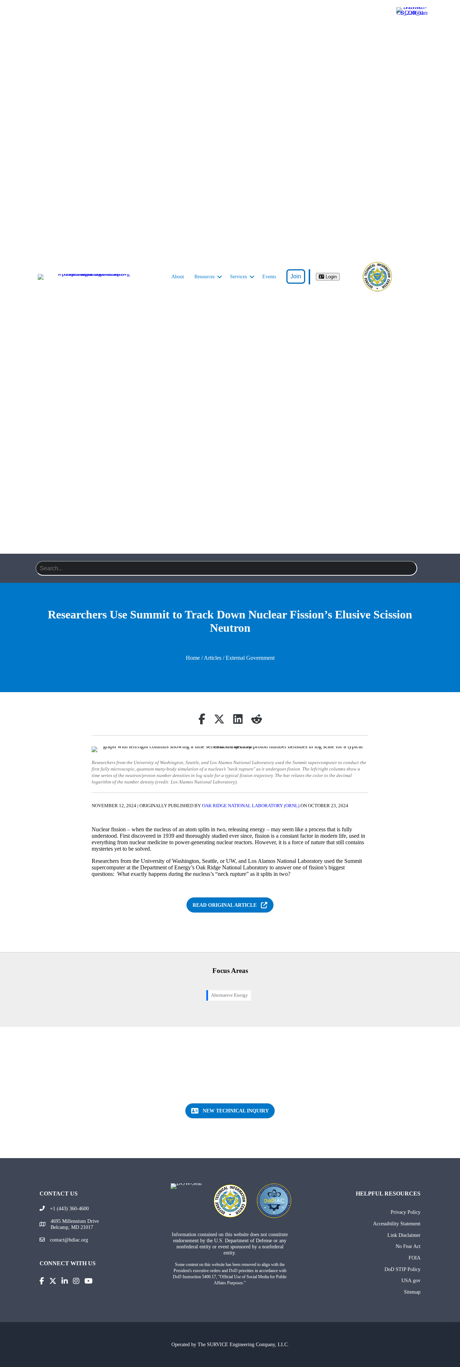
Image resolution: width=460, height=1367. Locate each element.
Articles (212, 658)
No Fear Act (408, 1246)
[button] (220, 276)
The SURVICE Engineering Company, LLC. (243, 1344)
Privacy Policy (405, 1212)
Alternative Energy (229, 995)
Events (269, 276)
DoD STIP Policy (402, 1269)
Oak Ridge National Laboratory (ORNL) (250, 805)
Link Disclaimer (403, 1235)
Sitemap (412, 1292)
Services (238, 276)
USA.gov (410, 1280)
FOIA (414, 1258)
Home (193, 658)
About (177, 276)
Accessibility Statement (396, 1223)
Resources (204, 276)
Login (330, 276)
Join (295, 276)
